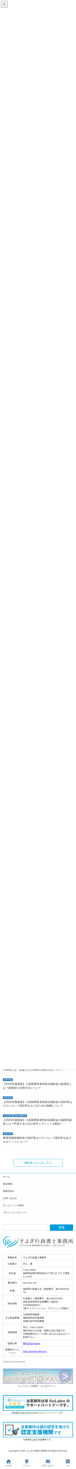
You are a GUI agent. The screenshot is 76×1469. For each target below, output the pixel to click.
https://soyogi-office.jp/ (35, 1351)
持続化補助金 (20, 1116)
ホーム (6, 1177)
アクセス (27, 1466)
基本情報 (8, 1080)
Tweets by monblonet (14, 1361)
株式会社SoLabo (31, 1343)
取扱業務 (7, 1184)
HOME (9, 1466)
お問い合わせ (10, 1198)
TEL (67, 1466)
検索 (61, 1227)
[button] (38, 1163)
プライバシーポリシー (14, 1212)
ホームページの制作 (13, 1205)
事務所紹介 (9, 1191)
